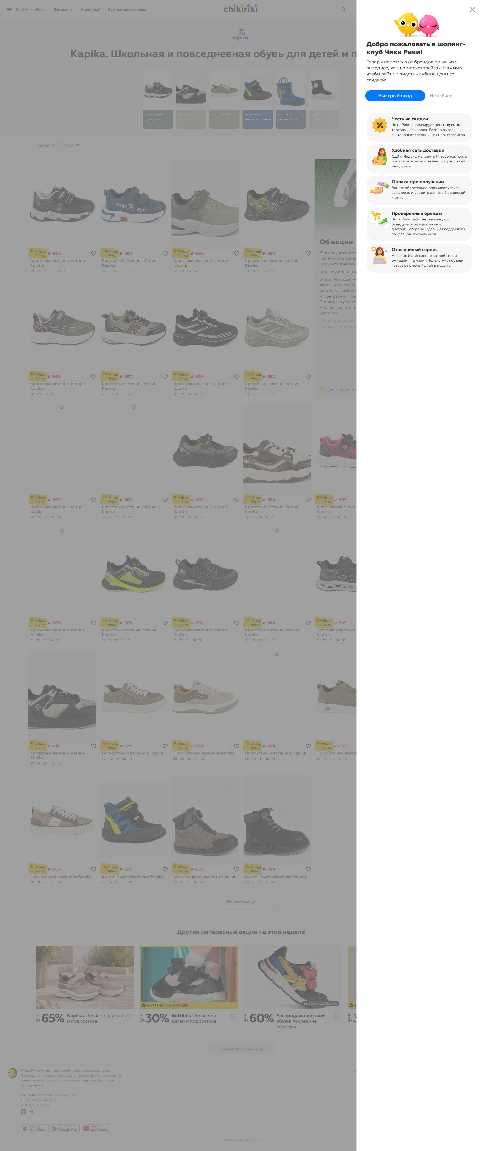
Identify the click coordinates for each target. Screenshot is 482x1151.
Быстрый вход (395, 96)
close (472, 9)
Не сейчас (441, 96)
